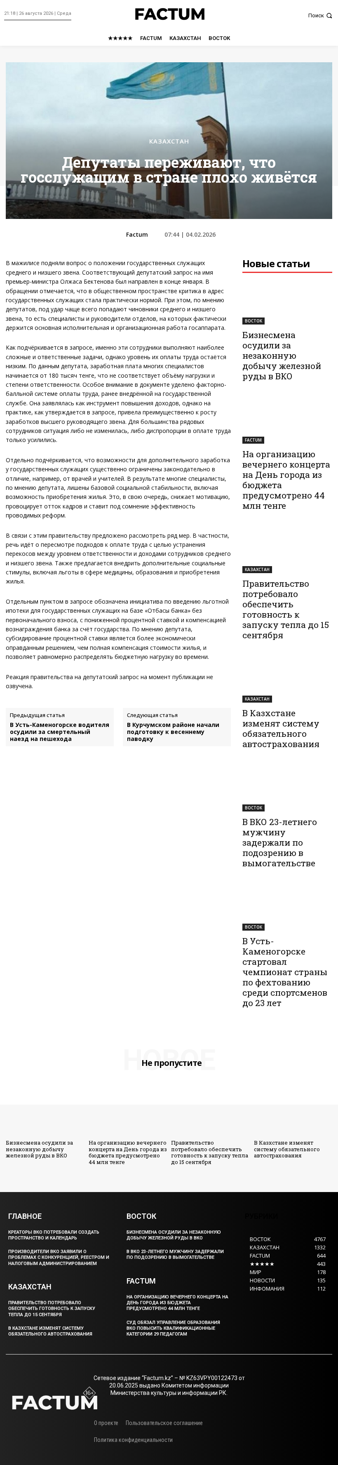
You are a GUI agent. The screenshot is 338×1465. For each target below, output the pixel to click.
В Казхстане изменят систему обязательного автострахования (280, 728)
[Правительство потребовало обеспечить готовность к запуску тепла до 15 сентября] (287, 550)
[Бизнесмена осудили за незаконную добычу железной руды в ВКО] (287, 302)
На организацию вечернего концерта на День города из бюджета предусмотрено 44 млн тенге (286, 479)
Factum (137, 234)
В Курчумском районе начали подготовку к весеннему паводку (173, 732)
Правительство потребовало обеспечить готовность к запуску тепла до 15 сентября (285, 609)
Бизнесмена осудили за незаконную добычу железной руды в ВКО (281, 355)
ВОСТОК (253, 321)
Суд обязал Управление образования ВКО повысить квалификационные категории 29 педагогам (173, 1328)
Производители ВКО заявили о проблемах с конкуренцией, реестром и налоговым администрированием (58, 1257)
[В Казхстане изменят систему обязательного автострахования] (287, 680)
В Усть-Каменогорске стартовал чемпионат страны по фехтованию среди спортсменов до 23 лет (284, 972)
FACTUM (253, 440)
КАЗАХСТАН (169, 141)
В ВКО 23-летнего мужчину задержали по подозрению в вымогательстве (279, 842)
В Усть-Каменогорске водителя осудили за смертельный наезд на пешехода (59, 732)
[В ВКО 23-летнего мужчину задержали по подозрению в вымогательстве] (287, 789)
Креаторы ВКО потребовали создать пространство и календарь (53, 1235)
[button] (321, 15)
